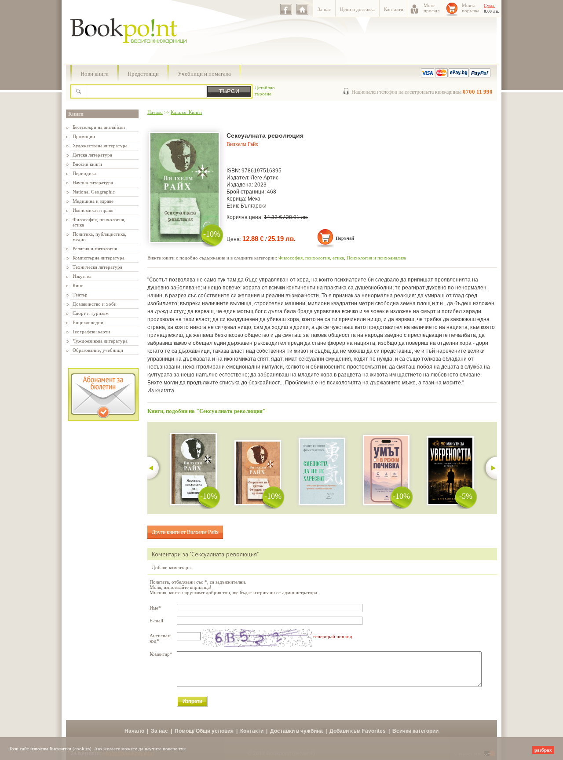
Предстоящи (143, 73)
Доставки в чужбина (296, 731)
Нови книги (94, 73)
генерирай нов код (332, 636)
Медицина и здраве (93, 201)
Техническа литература (97, 267)
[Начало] (302, 9)
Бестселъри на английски (99, 127)
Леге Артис (264, 178)
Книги (76, 114)
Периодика (84, 173)
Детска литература (92, 154)
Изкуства (82, 276)
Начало (155, 112)
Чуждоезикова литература (100, 340)
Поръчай (345, 238)
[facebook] (286, 9)
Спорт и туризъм (91, 313)
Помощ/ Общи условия (204, 731)
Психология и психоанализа (376, 257)
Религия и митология (95, 248)
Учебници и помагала (204, 73)
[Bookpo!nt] (135, 53)
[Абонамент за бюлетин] (103, 419)
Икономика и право (93, 210)
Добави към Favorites (357, 731)
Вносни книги (87, 164)
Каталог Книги (186, 112)
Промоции (84, 136)
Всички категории (415, 731)
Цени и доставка (357, 9)
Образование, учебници (98, 350)
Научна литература (93, 182)
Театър (80, 294)
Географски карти (91, 331)
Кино (78, 285)
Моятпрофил (431, 8)
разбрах (543, 750)
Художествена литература (100, 145)
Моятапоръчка (470, 8)
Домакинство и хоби (95, 304)
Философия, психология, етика (99, 222)
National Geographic (94, 191)
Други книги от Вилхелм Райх (185, 532)
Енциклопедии (88, 322)
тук (182, 748)
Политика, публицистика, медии (99, 236)
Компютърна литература (98, 257)
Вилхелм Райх (242, 144)
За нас (324, 9)
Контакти (393, 9)
